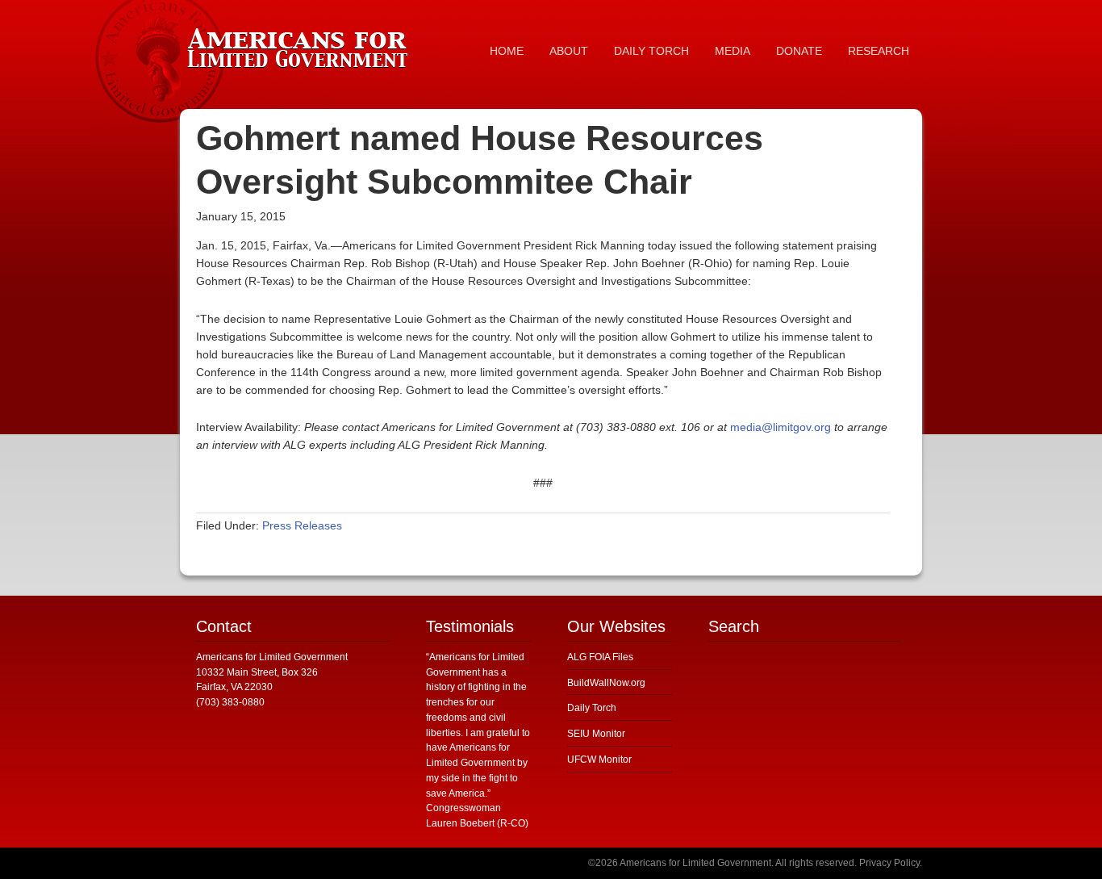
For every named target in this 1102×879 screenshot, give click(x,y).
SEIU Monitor (596, 733)
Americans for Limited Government (301, 44)
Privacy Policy (889, 863)
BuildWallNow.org (606, 683)
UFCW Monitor (599, 759)
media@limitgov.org (780, 427)
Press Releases (302, 525)
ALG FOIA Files (600, 657)
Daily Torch (591, 708)
